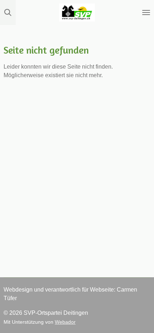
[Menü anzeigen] (146, 12)
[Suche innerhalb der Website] (8, 12)
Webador (65, 322)
